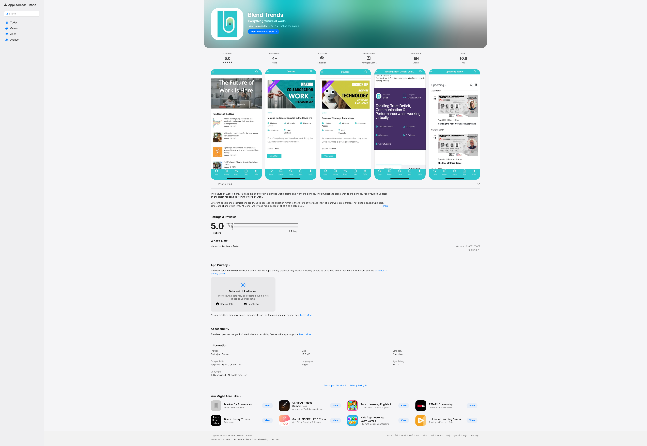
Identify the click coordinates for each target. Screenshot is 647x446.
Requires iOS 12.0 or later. (224, 364)
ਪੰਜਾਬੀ (403, 435)
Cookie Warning (261, 439)
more (386, 205)
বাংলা (417, 435)
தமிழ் (448, 435)
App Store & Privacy (242, 439)
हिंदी (396, 435)
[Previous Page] (207, 124)
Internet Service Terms (220, 439)
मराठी (411, 435)
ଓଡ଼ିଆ (425, 435)
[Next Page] (483, 124)
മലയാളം (475, 435)
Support (275, 439)
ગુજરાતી (457, 435)
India (389, 435)
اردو (432, 435)
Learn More (306, 315)
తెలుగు (439, 435)
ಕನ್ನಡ (465, 435)
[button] (21, 22)
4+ (394, 364)
